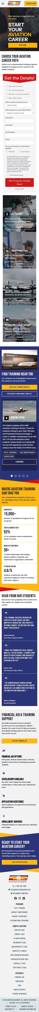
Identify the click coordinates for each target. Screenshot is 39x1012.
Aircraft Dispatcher (19, 916)
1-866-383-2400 (20, 886)
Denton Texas (19, 930)
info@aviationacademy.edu (21, 890)
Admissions (19, 981)
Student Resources (19, 994)
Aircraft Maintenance (19, 912)
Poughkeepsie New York (19, 959)
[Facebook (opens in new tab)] (15, 898)
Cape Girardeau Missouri (20, 955)
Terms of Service (27, 1007)
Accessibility (10, 1009)
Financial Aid (19, 977)
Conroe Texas (19, 934)
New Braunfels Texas (19, 947)
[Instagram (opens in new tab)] (20, 898)
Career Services (19, 990)
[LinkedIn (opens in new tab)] (24, 898)
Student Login (31, 4)
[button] (19, 435)
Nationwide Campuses (20, 893)
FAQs (19, 985)
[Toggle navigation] (3, 3)
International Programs (19, 920)
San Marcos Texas (19, 943)
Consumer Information (27, 1009)
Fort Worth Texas (19, 968)
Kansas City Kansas (19, 951)
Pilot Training (19, 908)
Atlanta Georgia (20, 938)
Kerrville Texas (19, 963)
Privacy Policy (11, 1007)
